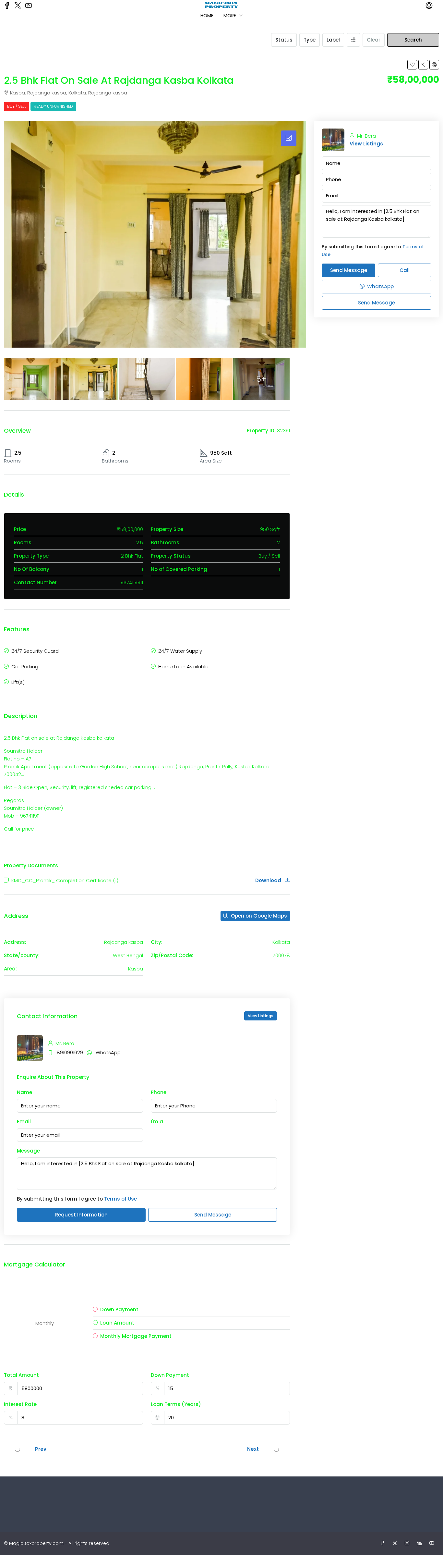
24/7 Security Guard (35, 651)
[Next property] (276, 1449)
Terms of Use (120, 1198)
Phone (158, 1092)
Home (206, 15)
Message (28, 1150)
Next (253, 1449)
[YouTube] (433, 1543)
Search (413, 39)
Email (24, 1121)
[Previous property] (17, 1449)
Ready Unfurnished (53, 106)
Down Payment (170, 1375)
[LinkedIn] (420, 1543)
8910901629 (70, 1052)
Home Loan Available (183, 666)
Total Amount (21, 1375)
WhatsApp (108, 1052)
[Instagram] (408, 1543)
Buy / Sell (16, 106)
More (229, 15)
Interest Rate (20, 1404)
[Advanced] (353, 40)
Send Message (212, 1214)
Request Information (81, 1214)
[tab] (288, 138)
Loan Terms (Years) (176, 1404)
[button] (412, 64)
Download (268, 880)
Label (333, 39)
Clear (373, 39)
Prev (40, 1449)
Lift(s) (18, 682)
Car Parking (24, 666)
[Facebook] (383, 1543)
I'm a (157, 1121)
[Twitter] (396, 1543)
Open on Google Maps (258, 915)
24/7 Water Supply (180, 651)
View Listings (260, 1015)
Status (284, 39)
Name (24, 1092)
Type (310, 39)
